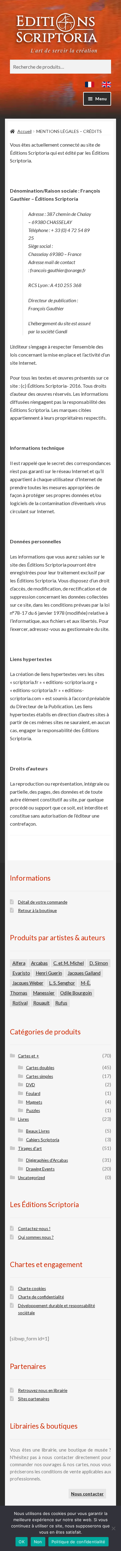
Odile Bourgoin (76, 993)
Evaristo (21, 973)
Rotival (20, 1003)
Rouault (41, 1003)
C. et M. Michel (68, 963)
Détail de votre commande (42, 902)
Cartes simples (39, 1076)
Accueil (24, 131)
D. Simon (98, 963)
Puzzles (33, 1110)
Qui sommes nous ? (36, 1237)
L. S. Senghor (62, 983)
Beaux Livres (38, 1131)
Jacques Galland (84, 973)
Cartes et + (28, 1055)
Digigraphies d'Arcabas (47, 1160)
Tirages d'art (30, 1148)
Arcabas (39, 963)
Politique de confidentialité (78, 1541)
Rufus (61, 1003)
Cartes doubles (40, 1067)
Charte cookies (32, 1288)
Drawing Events (40, 1168)
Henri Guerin (49, 973)
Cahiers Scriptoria (42, 1139)
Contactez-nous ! (34, 1228)
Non (38, 1541)
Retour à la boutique (37, 910)
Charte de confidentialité (41, 1296)
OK (22, 1541)
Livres (23, 1119)
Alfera (18, 963)
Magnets (34, 1102)
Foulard (33, 1093)
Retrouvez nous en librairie (42, 1390)
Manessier (44, 993)
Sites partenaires (33, 1398)
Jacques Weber (27, 983)
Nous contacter (87, 1493)
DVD (30, 1084)
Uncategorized (31, 1177)
